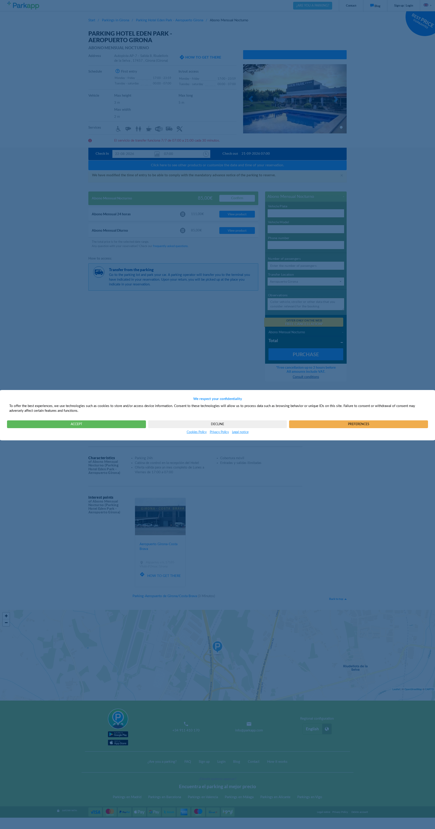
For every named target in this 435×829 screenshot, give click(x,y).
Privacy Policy (219, 432)
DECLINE (217, 424)
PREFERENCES (358, 424)
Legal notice (240, 432)
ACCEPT (76, 424)
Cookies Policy (197, 432)
